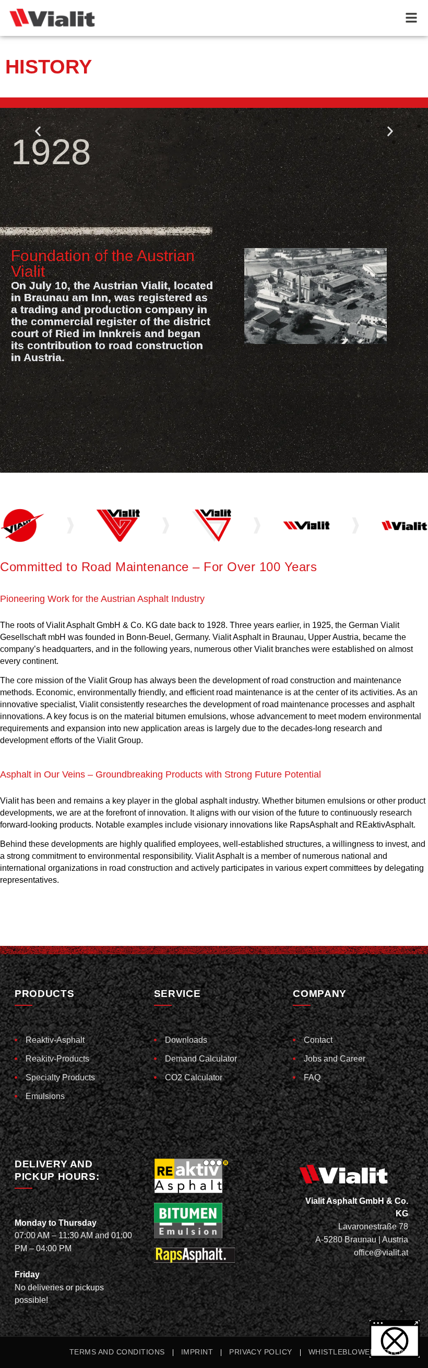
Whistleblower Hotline (359, 1352)
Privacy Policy (260, 1352)
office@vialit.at (381, 1252)
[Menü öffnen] (411, 17)
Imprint (197, 1352)
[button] (37, 131)
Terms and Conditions (117, 1352)
